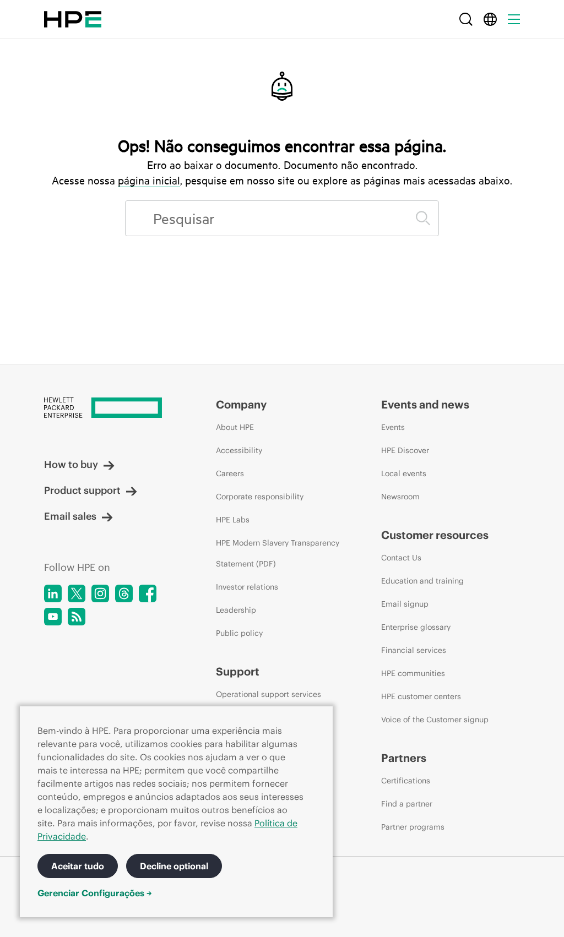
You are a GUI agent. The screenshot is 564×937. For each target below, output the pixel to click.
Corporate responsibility (259, 497)
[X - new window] (76, 593)
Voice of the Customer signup (435, 719)
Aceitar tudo (77, 865)
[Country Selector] (490, 19)
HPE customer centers (421, 696)
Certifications (405, 781)
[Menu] (514, 19)
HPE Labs (233, 520)
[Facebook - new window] (147, 593)
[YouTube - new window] (53, 616)
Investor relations (247, 587)
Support (237, 671)
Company (241, 404)
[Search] (466, 19)
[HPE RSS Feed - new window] (76, 616)
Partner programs (412, 827)
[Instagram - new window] (100, 593)
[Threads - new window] (124, 593)
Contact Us (401, 558)
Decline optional (174, 865)
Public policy (239, 633)
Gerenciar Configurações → (94, 892)
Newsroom (400, 497)
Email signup (405, 604)
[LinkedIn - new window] (53, 593)
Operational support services (268, 694)
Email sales (70, 516)
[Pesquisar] (423, 218)
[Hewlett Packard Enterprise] (72, 19)
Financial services (413, 650)
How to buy (71, 464)
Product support (82, 490)
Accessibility (239, 450)
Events (393, 427)
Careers (230, 473)
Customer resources (435, 535)
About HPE (235, 427)
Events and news (425, 404)
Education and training (422, 581)
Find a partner (406, 804)
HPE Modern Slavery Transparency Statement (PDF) (277, 553)
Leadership (236, 610)
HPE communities (413, 673)
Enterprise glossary (416, 627)
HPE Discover (405, 450)
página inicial (149, 180)
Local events (403, 473)
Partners (403, 758)
